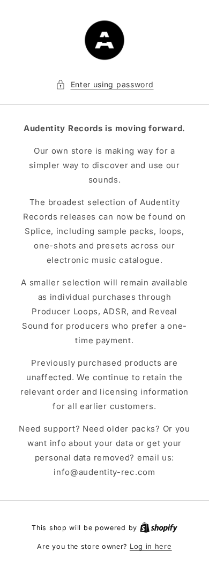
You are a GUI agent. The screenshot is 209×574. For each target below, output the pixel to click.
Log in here (151, 546)
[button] (105, 84)
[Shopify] (158, 527)
